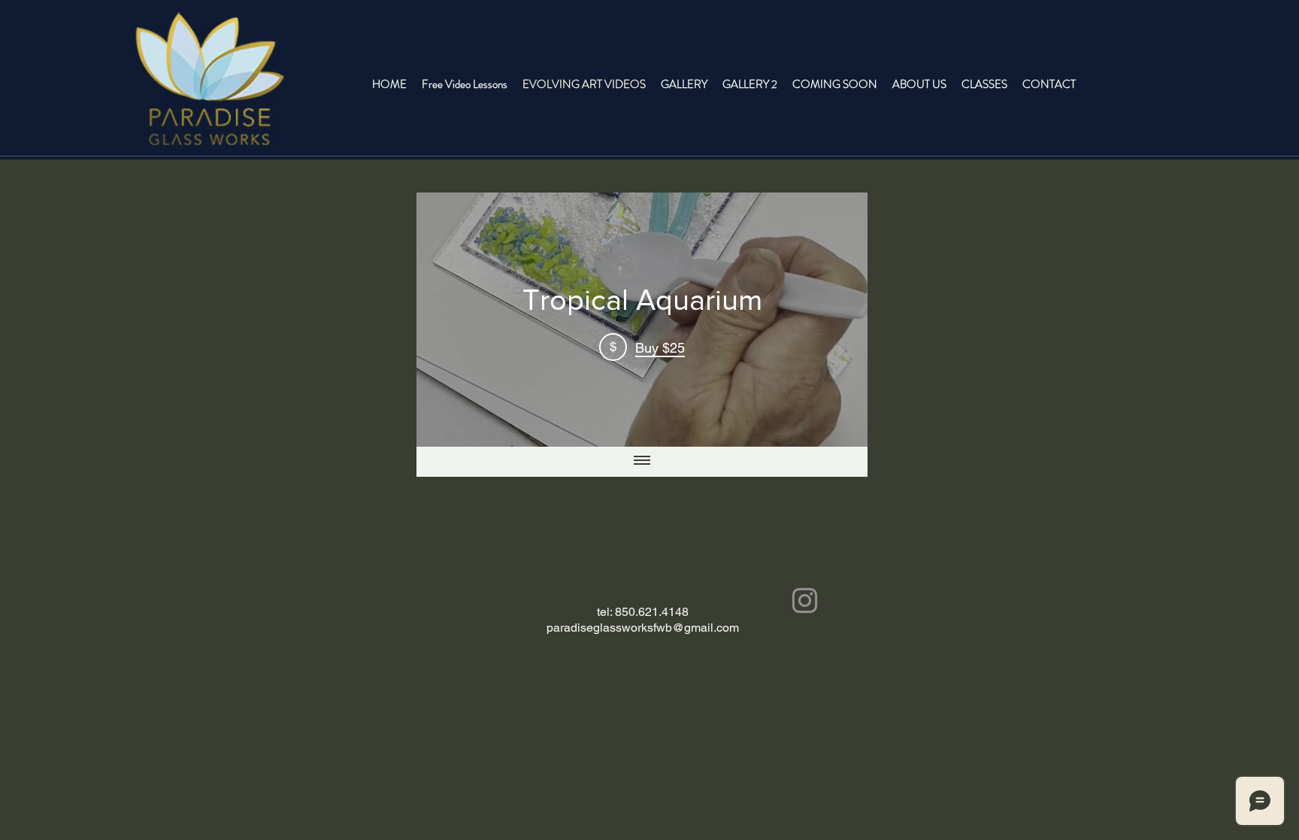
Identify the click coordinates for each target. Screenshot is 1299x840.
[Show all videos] (642, 462)
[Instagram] (805, 600)
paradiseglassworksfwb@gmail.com (643, 627)
